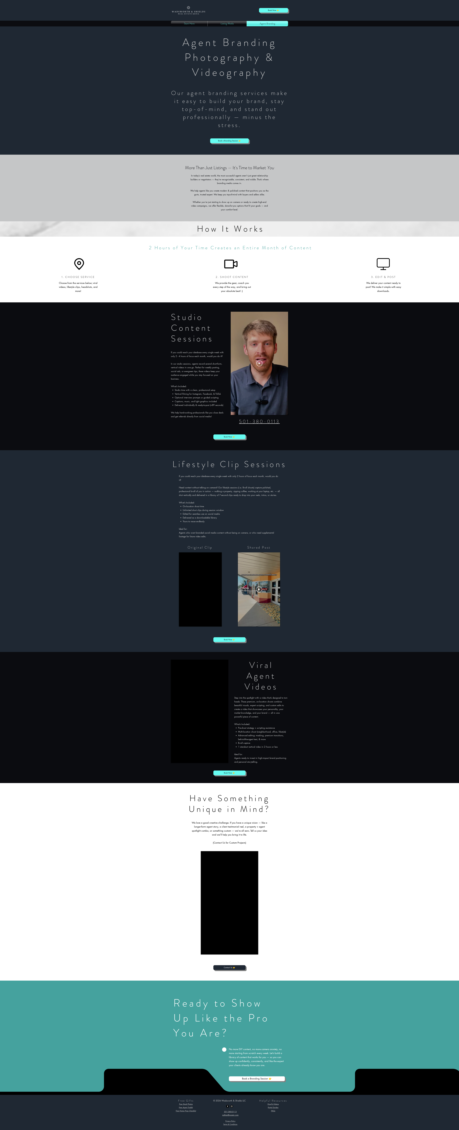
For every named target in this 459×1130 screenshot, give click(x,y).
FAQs (273, 1111)
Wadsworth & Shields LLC (233, 1100)
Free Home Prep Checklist (186, 1111)
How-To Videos (273, 1104)
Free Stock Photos (186, 1104)
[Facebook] (227, 1106)
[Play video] (259, 363)
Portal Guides (273, 1107)
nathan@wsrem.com (230, 1115)
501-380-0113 (259, 421)
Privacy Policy (230, 1121)
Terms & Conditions (230, 1124)
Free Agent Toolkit (186, 1107)
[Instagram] (231, 1106)
